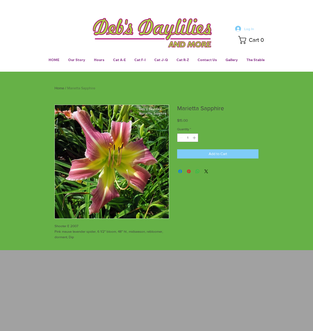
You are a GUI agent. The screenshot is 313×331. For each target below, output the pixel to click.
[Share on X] (206, 171)
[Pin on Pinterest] (189, 171)
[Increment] (195, 138)
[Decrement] (181, 138)
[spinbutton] (188, 138)
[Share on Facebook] (180, 171)
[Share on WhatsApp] (197, 171)
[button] (253, 40)
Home (59, 88)
